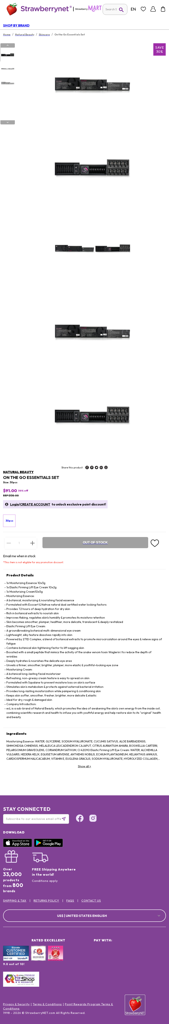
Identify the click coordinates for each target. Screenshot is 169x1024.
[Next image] (7, 122)
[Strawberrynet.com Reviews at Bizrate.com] (16, 960)
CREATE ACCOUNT (35, 504)
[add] (32, 543)
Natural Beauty (18, 472)
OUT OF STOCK (95, 542)
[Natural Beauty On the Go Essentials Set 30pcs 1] (7, 55)
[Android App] (49, 846)
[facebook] (87, 468)
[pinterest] (92, 468)
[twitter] (96, 468)
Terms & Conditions (47, 1004)
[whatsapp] (106, 468)
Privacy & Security (16, 1004)
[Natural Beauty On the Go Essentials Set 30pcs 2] (7, 69)
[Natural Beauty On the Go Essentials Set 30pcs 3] (7, 83)
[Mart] (88, 11)
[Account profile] (153, 9)
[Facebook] (79, 819)
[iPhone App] (18, 846)
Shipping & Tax (14, 900)
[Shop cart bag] (163, 9)
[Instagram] (92, 819)
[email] (101, 468)
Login (14, 504)
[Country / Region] (133, 9)
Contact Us (91, 900)
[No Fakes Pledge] (55, 958)
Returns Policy (46, 900)
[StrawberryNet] (37, 9)
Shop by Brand (16, 25)
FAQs (70, 900)
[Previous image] (7, 45)
